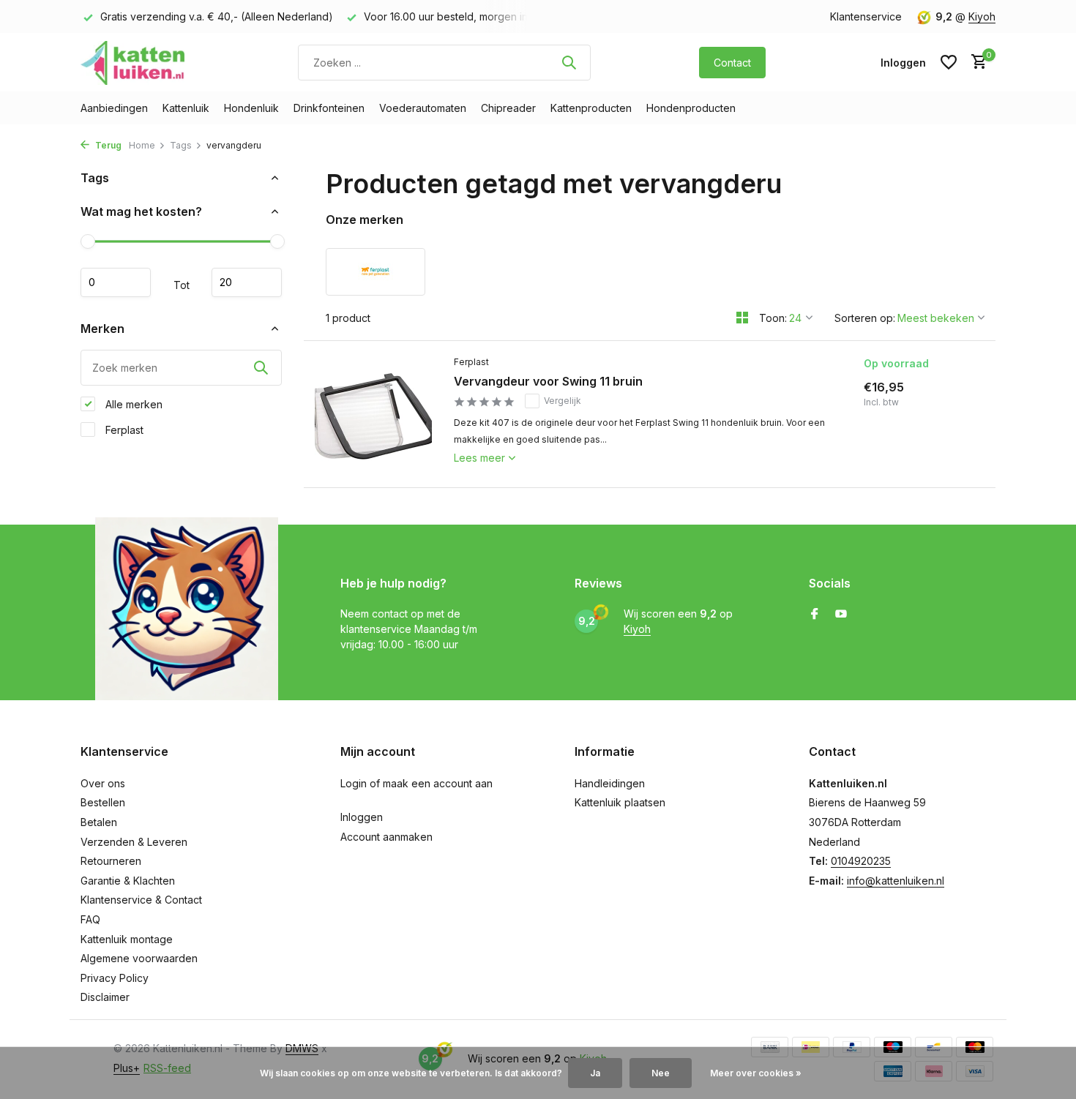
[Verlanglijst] (949, 62)
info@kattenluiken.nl (895, 880)
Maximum (247, 282)
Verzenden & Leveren (134, 842)
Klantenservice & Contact (141, 899)
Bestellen (103, 802)
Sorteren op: (864, 318)
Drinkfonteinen (329, 108)
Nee (660, 1073)
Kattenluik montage (127, 939)
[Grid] (742, 317)
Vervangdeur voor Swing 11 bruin (548, 381)
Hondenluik (251, 108)
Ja (595, 1073)
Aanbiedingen (114, 108)
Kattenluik (185, 108)
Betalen (99, 822)
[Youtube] (841, 614)
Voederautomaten (422, 108)
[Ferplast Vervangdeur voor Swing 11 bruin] (373, 414)
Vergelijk (562, 400)
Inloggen (361, 817)
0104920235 (861, 861)
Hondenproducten (691, 108)
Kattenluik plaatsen (620, 802)
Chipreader (508, 108)
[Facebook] (815, 614)
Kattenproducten (591, 108)
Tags (181, 145)
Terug (107, 145)
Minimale (116, 282)
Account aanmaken (386, 836)
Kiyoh (981, 16)
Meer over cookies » (756, 1073)
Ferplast (122, 429)
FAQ (90, 919)
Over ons (103, 783)
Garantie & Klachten (128, 880)
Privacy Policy (115, 978)
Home (142, 145)
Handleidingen (610, 783)
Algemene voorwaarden (139, 958)
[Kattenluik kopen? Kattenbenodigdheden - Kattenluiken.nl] (135, 62)
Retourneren (111, 861)
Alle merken (132, 403)
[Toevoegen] (931, 464)
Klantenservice (866, 16)
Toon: (773, 318)
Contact (732, 62)
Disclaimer (105, 997)
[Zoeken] (569, 62)
